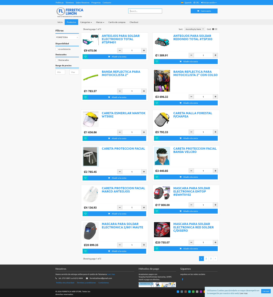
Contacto (107, 2)
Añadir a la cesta (118, 56)
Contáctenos (103, 282)
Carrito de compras (116, 22)
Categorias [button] (85, 22)
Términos (70, 2)
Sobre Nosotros (82, 2)
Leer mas (111, 274)
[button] (186, 2)
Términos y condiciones (86, 282)
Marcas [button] (99, 22)
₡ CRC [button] (196, 2)
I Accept (266, 291)
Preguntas (96, 2)
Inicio (60, 22)
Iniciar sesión (209, 2)
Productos (71, 22)
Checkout (134, 22)
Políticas (60, 2)
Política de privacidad (65, 282)
